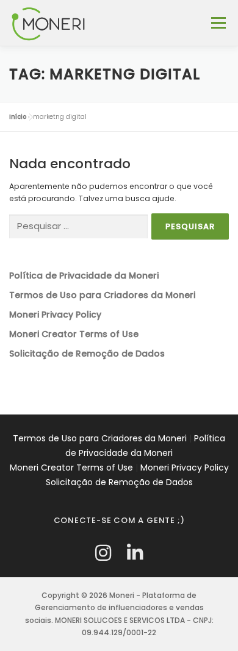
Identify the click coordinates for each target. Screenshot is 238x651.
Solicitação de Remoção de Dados (119, 482)
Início (17, 116)
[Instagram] (103, 553)
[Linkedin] (135, 553)
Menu (218, 23)
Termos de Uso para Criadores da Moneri (100, 438)
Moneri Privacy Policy (184, 467)
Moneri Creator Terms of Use (71, 467)
